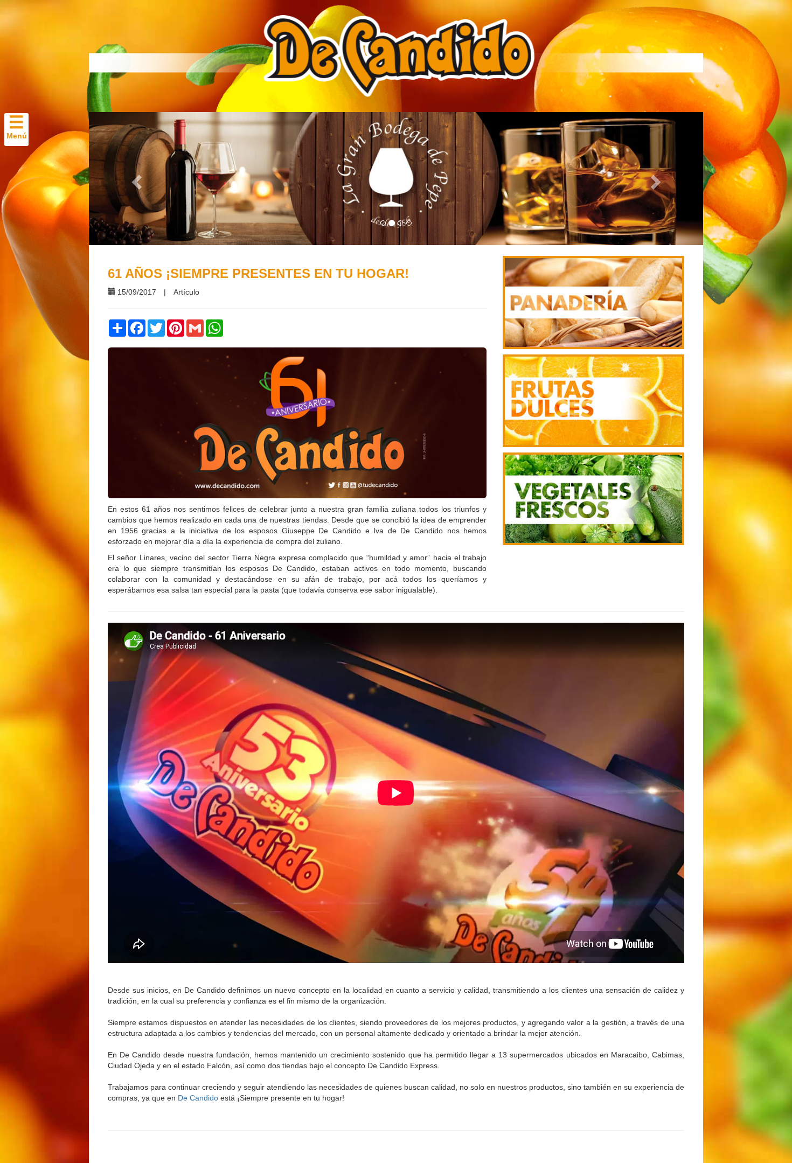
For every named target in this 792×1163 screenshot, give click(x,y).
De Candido (198, 1098)
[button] (135, 178)
